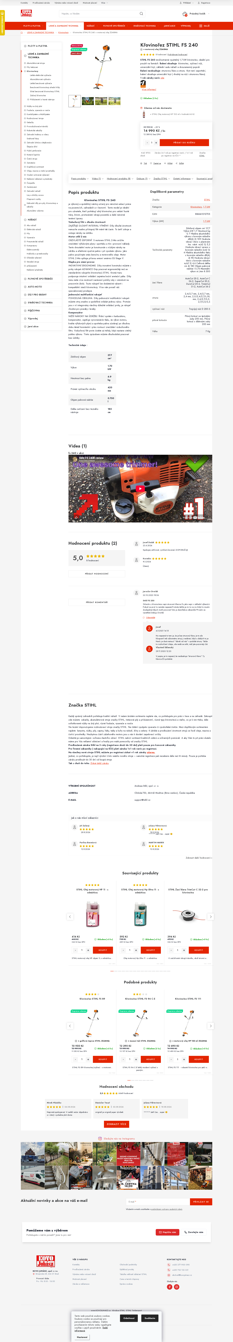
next (210, 917)
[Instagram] (176, 1287)
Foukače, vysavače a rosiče (38, 110)
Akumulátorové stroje (36, 63)
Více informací (149, 89)
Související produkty (206, 178)
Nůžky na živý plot (34, 106)
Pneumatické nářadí (35, 241)
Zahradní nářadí (33, 191)
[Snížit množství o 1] (147, 142)
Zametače (31, 162)
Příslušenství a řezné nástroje (42, 99)
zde (162, 77)
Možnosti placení (90, 2)
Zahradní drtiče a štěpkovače (39, 142)
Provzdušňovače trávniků (37, 126)
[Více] (204, 26)
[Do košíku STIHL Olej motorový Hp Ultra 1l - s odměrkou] (151, 950)
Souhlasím (150, 1318)
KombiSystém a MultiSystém (38, 114)
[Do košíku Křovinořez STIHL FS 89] (103, 1059)
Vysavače (31, 237)
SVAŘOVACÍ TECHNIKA (40, 302)
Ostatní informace (182, 178)
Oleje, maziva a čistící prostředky (41, 171)
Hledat (141, 13)
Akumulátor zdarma (35, 210)
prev (70, 917)
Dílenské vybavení (34, 257)
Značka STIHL (160, 178)
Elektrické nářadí (34, 229)
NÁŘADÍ (32, 219)
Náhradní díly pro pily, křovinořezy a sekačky (42, 205)
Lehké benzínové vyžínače (41, 83)
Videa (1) (96, 178)
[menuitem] (33, 26)
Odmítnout (128, 1318)
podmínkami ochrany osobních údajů (166, 1209)
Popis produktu (78, 178)
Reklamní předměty (35, 270)
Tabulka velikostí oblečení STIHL (133, 1274)
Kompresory (32, 245)
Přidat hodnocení (97, 573)
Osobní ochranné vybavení (38, 175)
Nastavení (82, 1337)
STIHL (202, 155)
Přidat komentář (97, 602)
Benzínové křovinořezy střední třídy (45, 87)
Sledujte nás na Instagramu (119, 1138)
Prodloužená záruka (41, 2)
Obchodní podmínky (128, 1264)
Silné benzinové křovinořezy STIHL (45, 91)
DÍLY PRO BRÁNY (37, 294)
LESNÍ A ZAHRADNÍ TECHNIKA (38, 55)
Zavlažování (32, 187)
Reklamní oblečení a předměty (39, 179)
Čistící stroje (32, 158)
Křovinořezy (32, 71)
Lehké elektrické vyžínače (40, 75)
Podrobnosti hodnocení (177, 54)
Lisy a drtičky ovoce (35, 195)
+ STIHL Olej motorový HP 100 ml (172, 114)
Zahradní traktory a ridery (38, 134)
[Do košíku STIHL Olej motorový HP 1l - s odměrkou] (103, 950)
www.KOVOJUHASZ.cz (101, 1310)
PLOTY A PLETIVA (37, 46)
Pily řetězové (32, 67)
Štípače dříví (32, 146)
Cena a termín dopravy (129, 1279)
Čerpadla (31, 183)
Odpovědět (150, 617)
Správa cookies (126, 1284)
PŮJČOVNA (34, 310)
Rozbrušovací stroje (35, 118)
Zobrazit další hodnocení (198, 857)
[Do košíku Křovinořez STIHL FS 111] (199, 1059)
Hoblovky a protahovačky (37, 253)
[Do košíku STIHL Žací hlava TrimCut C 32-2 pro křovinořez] (199, 950)
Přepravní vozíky (34, 199)
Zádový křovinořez (38, 95)
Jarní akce (33, 326)
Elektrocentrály (33, 249)
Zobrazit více (116, 1124)
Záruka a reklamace (81, 1284)
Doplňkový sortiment (35, 166)
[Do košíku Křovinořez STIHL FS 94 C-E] (151, 1059)
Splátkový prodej (127, 1269)
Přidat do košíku (184, 142)
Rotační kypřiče (33, 154)
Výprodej (33, 318)
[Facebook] (169, 1287)
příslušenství (32, 265)
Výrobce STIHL (118, 1310)
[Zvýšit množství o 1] (156, 142)
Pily (28, 233)
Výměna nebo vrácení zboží (66, 2)
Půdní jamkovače (34, 150)
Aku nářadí (31, 225)
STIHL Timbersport (134, 1310)
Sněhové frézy (33, 138)
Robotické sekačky (34, 130)
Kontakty (24, 2)
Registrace (205, 2)
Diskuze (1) (142, 178)
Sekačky (30, 122)
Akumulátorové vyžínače (40, 79)
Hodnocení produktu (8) (119, 178)
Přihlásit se (201, 1201)
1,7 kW (206, 206)
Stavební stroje (33, 261)
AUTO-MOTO (35, 286)
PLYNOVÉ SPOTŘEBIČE (40, 278)
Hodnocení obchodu (116, 1086)
